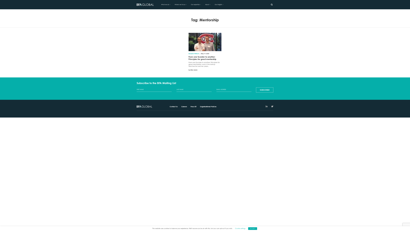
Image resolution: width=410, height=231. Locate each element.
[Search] (271, 5)
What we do (165, 4)
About (207, 4)
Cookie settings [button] (240, 228)
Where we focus (180, 4)
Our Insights (218, 4)
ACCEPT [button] (252, 228)
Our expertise (195, 4)
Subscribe (265, 90)
